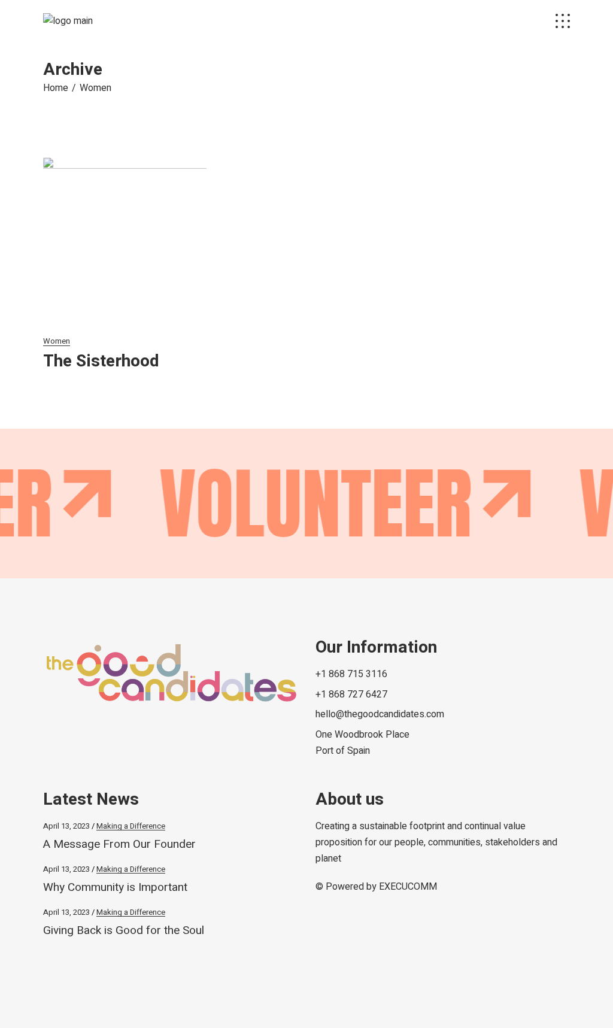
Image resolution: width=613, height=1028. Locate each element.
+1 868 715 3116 (351, 674)
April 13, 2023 (66, 826)
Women (56, 341)
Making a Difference (130, 826)
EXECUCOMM (408, 887)
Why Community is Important (115, 887)
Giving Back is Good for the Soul (123, 930)
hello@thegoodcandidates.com (379, 714)
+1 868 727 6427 (351, 694)
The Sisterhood (101, 361)
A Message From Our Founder (119, 844)
